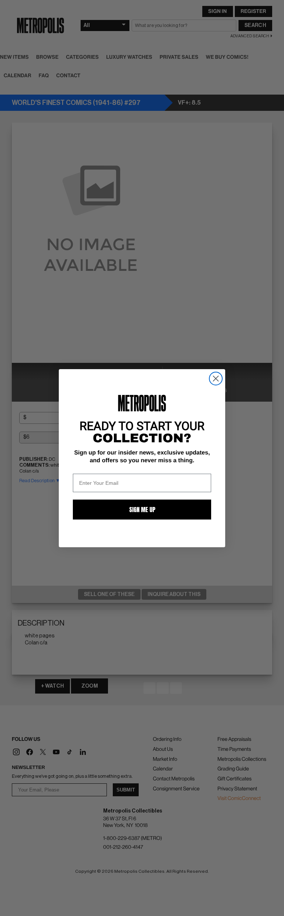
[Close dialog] (215, 378)
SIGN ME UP (142, 509)
